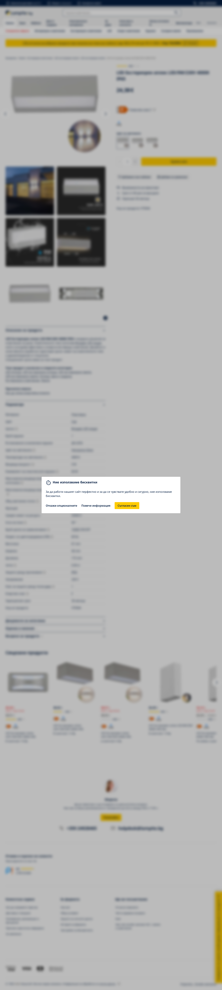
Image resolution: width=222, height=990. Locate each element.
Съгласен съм (127, 505)
